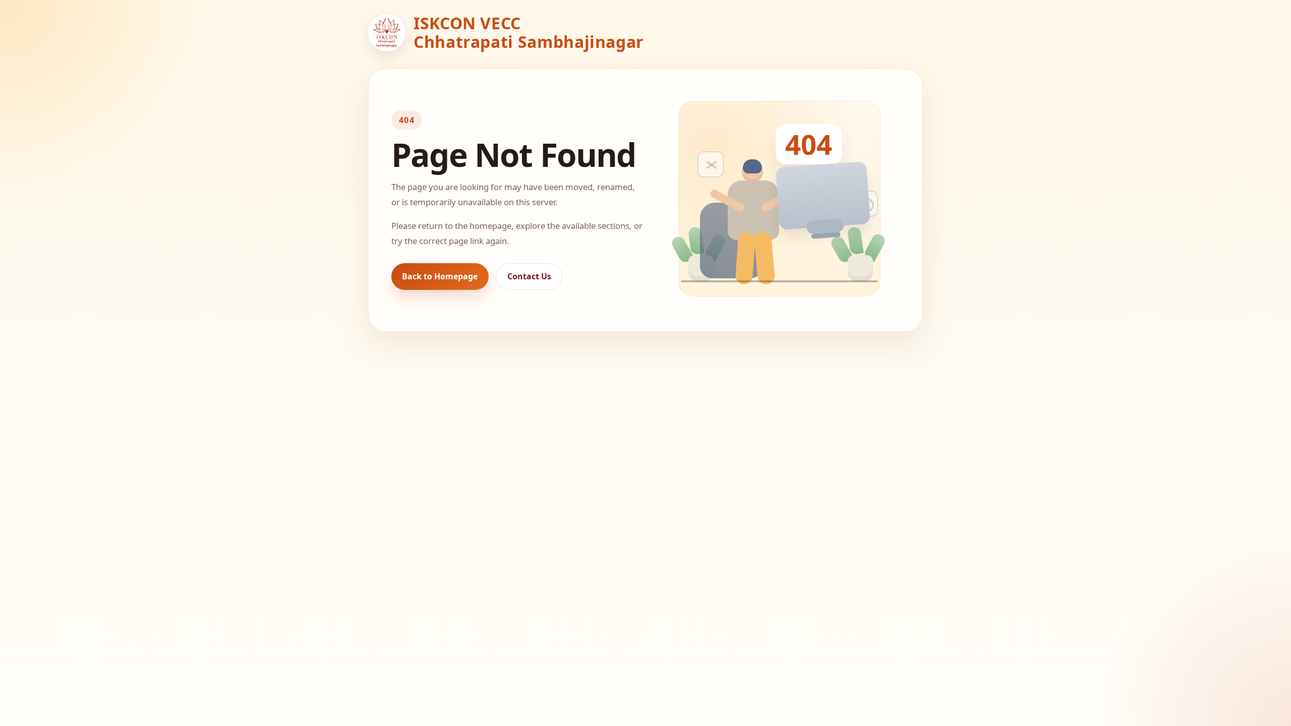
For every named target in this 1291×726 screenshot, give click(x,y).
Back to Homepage (440, 276)
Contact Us (529, 276)
